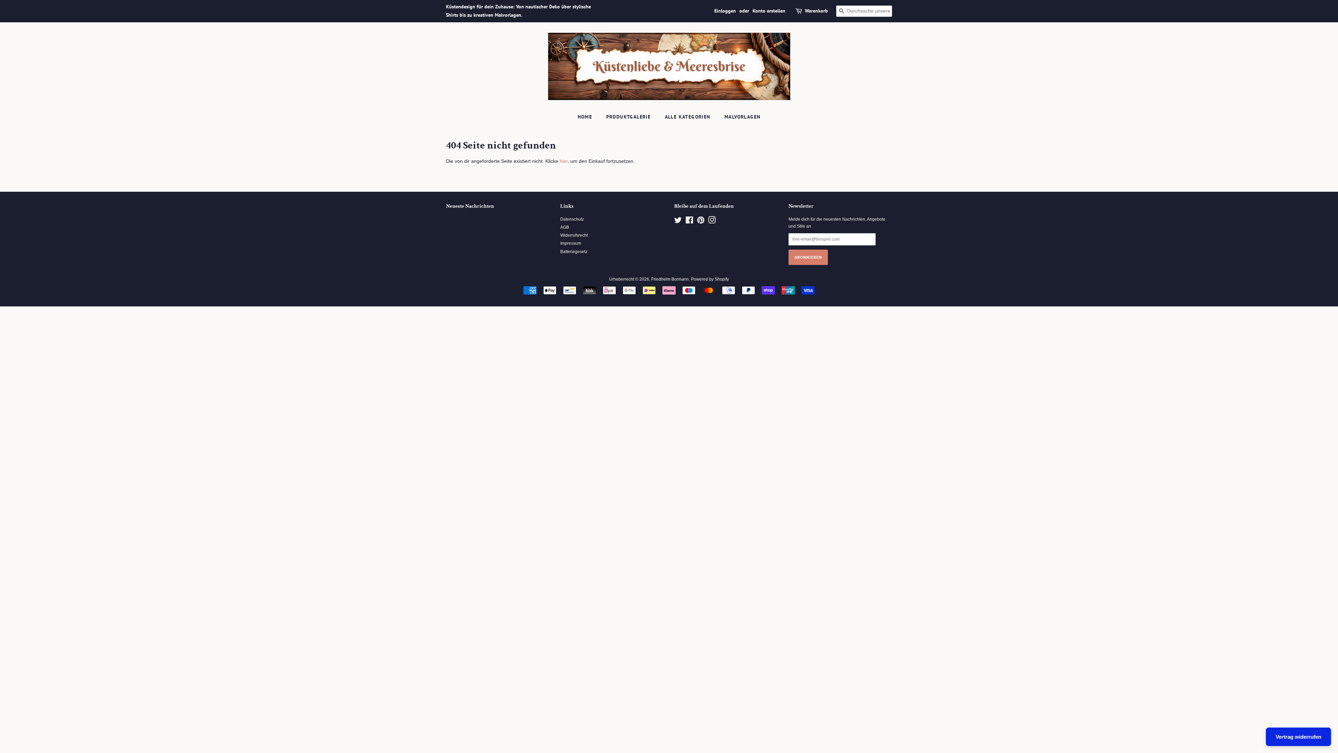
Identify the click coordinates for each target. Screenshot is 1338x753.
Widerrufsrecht (574, 235)
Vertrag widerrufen (1298, 737)
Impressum (570, 243)
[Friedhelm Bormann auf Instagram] (712, 221)
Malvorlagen (742, 117)
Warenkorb (816, 11)
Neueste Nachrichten (470, 206)
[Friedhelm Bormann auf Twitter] (678, 221)
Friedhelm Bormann (670, 279)
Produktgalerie (628, 117)
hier (564, 161)
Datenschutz (572, 219)
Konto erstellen (769, 11)
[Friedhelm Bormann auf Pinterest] (701, 221)
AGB (564, 227)
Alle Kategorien (687, 117)
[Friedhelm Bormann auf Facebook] (689, 221)
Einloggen (725, 11)
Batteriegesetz (573, 251)
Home (585, 117)
